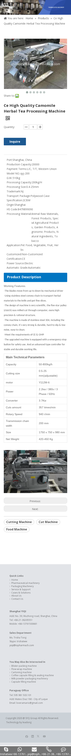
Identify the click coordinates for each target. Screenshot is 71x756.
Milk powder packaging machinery (29, 678)
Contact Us (17, 598)
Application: (14, 245)
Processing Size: (16, 187)
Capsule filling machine (23, 681)
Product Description (24, 277)
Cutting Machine (19, 522)
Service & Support (20, 589)
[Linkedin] (32, 736)
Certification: (14, 258)
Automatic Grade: (17, 267)
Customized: (14, 254)
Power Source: (15, 263)
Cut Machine (48, 522)
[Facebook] (26, 736)
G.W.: (10, 178)
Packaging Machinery (22, 586)
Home (14, 579)
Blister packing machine (24, 665)
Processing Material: (19, 214)
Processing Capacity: (19, 182)
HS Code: (12, 209)
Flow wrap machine (21, 669)
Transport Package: (18, 196)
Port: (9, 160)
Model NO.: (13, 173)
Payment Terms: (17, 169)
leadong (27, 722)
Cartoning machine (21, 672)
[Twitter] (38, 736)
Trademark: (14, 191)
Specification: (15, 200)
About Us (16, 595)
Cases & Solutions (20, 592)
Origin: (10, 205)
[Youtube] (44, 736)
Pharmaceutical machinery (25, 583)
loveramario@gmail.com (29, 702)
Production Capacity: (19, 164)
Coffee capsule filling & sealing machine (32, 675)
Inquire (14, 141)
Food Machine (16, 529)
